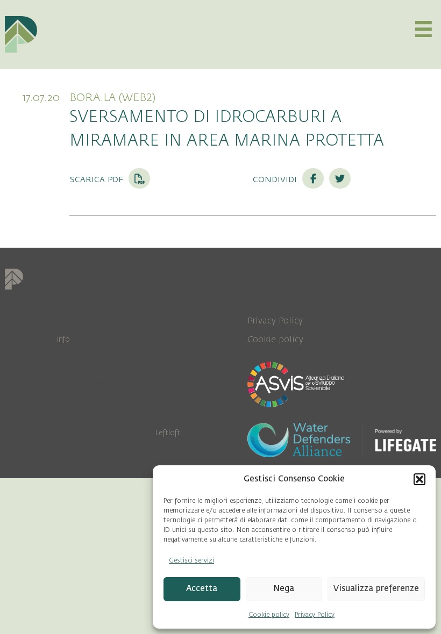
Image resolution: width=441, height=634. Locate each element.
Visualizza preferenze (376, 588)
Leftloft (167, 433)
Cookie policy (268, 614)
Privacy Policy (315, 614)
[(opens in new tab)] (295, 384)
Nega (283, 588)
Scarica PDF (97, 179)
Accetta (201, 588)
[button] (419, 479)
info (63, 339)
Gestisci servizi (191, 560)
